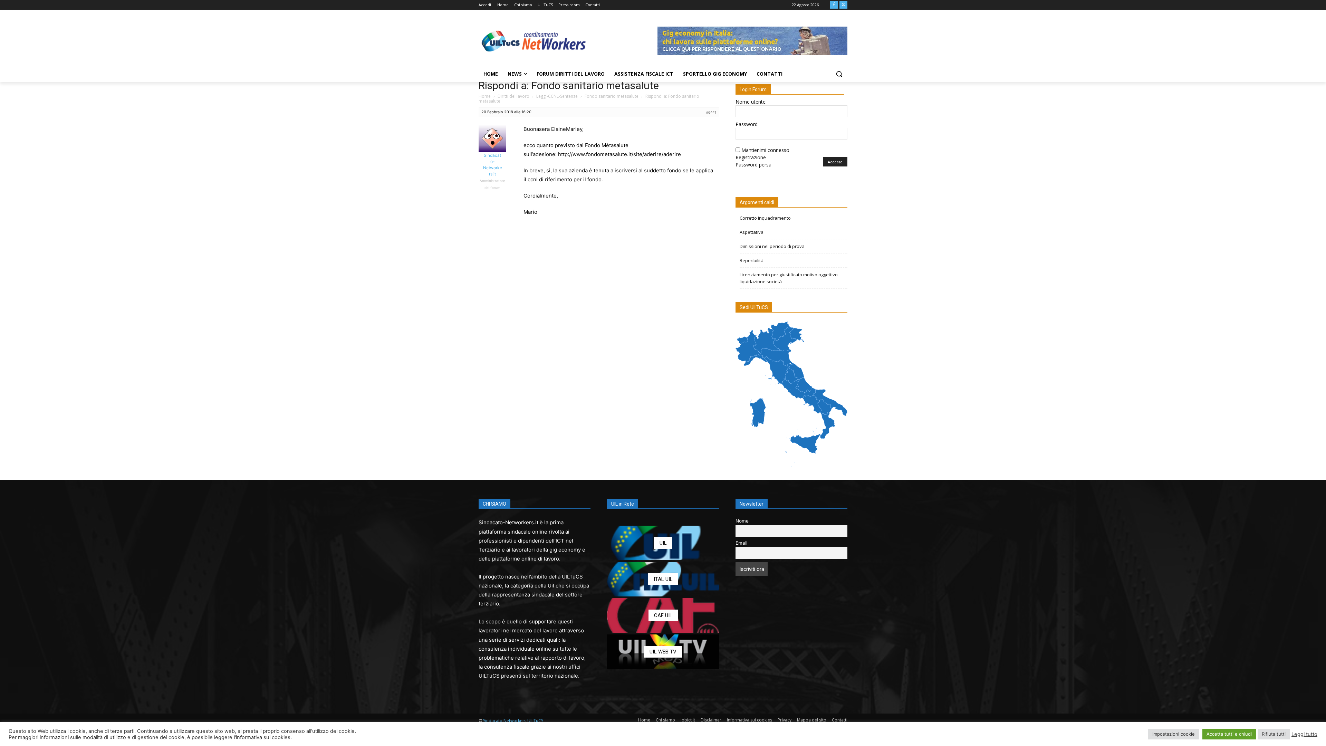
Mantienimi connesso (765, 150)
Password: (747, 124)
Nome (742, 521)
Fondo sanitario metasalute (611, 96)
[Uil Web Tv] (663, 651)
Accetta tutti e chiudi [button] (1229, 734)
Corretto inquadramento (765, 218)
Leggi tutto (1304, 734)
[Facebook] (834, 5)
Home (485, 96)
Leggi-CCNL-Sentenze (557, 96)
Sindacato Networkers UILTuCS (513, 721)
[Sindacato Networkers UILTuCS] (534, 41)
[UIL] (663, 543)
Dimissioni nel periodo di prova (772, 246)
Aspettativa (751, 232)
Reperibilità (751, 260)
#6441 (711, 112)
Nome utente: (751, 101)
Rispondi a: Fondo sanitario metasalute (569, 85)
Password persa (753, 164)
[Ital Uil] (663, 579)
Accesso (835, 161)
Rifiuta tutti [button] (1274, 734)
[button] (839, 74)
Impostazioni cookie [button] (1173, 734)
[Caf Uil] (663, 615)
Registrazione (751, 157)
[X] (843, 5)
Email (741, 543)
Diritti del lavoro (513, 96)
